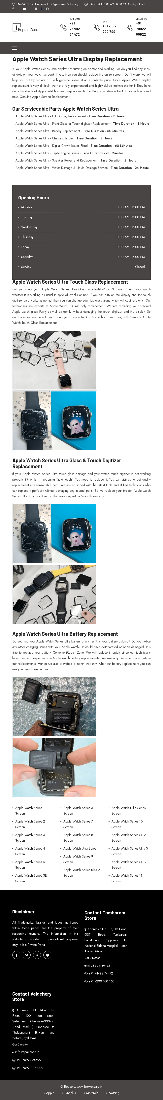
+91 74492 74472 (75, 28)
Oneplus (70, 1093)
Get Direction (92, 958)
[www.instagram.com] (37, 955)
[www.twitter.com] (27, 955)
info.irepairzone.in (99, 965)
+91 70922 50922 (141, 28)
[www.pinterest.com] (47, 955)
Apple (50, 1093)
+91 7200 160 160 (101, 981)
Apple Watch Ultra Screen (80, 848)
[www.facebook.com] (16, 955)
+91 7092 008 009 (29, 1068)
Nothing (114, 1093)
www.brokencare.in (90, 1086)
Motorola (92, 1093)
